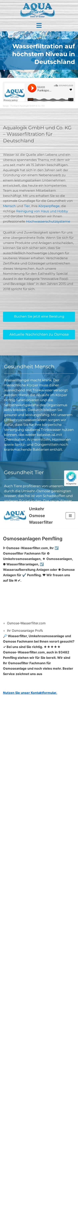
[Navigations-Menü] (70, 515)
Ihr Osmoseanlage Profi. (25, 631)
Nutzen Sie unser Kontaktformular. (30, 693)
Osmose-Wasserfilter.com (26, 623)
